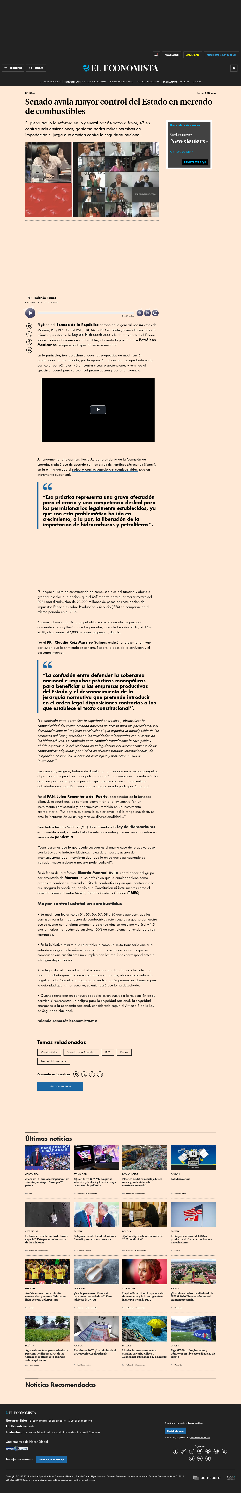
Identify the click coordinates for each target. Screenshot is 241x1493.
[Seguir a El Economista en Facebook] (175, 1451)
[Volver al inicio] (76, 1412)
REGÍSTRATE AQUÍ (195, 162)
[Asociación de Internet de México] (231, 1478)
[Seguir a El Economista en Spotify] (208, 1451)
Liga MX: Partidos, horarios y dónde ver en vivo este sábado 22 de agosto (193, 1353)
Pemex (124, 1052)
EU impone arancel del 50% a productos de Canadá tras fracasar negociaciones (192, 1239)
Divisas (197, 81)
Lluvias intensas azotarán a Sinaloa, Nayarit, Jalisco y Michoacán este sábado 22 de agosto (144, 1353)
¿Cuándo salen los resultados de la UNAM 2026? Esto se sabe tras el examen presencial (192, 1296)
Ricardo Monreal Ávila (98, 872)
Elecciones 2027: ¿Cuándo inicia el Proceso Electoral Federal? (95, 1352)
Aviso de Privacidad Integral (69, 1432)
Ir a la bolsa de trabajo (51, 1459)
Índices (184, 81)
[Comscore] (206, 1478)
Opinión (175, 1174)
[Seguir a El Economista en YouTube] (199, 1451)
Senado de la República (81, 1052)
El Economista (38, 1420)
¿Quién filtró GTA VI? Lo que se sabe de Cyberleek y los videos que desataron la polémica (95, 1182)
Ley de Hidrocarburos (91, 334)
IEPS (107, 1052)
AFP (30, 1193)
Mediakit (28, 1426)
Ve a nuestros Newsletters (180, 152)
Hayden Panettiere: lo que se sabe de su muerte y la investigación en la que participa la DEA (143, 1296)
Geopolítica (32, 1174)
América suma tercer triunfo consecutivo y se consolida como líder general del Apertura (45, 1296)
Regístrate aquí (175, 1431)
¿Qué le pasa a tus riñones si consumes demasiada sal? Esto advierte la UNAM (93, 1296)
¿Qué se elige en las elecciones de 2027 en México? (142, 1238)
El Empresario (57, 1420)
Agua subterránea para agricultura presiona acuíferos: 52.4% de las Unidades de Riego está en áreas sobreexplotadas (47, 1355)
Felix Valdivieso (180, 1193)
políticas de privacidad (200, 1437)
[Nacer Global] (17, 1449)
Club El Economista (80, 1420)
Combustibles (49, 1052)
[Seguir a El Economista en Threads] (199, 1458)
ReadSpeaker (128, 316)
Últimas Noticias (50, 81)
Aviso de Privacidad (37, 1432)
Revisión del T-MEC (121, 81)
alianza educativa (148, 81)
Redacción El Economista (87, 1193)
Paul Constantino (84, 1365)
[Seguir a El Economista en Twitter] (183, 1451)
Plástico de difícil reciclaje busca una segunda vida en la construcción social (142, 1182)
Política (126, 1231)
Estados (126, 1345)
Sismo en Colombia (94, 81)
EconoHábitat (130, 1174)
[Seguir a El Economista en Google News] (191, 1458)
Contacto (94, 1432)
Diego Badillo (34, 1365)
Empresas (30, 93)
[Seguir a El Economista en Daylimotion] (224, 1451)
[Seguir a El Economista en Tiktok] (208, 1458)
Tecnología (80, 1174)
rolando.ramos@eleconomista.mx (67, 1021)
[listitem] (30, 313)
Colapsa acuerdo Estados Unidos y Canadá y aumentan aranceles (95, 1238)
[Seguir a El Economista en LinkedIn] (191, 1451)
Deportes (30, 1288)
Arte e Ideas (31, 1231)
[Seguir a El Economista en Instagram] (216, 1451)
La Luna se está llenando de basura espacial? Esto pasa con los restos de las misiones (47, 1239)
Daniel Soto (178, 1308)
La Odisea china (180, 1179)
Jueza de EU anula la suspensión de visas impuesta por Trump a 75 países (47, 1182)
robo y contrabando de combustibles (105, 469)
